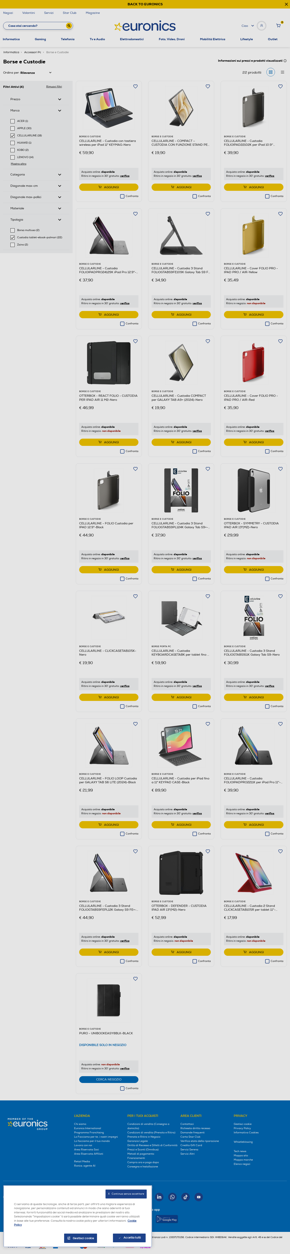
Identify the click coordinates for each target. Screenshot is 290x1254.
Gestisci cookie (83, 1238)
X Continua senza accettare (126, 1194)
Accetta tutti (132, 1237)
